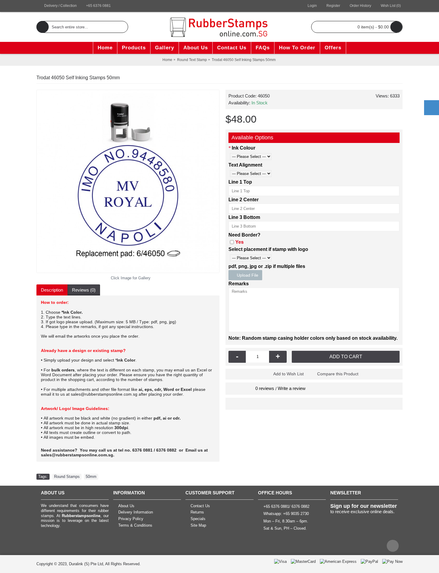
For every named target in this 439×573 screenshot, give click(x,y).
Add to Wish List (288, 373)
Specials (198, 518)
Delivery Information (135, 512)
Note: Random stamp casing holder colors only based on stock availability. (312, 338)
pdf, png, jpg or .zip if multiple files (266, 266)
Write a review (292, 388)
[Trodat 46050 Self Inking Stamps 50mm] (128, 181)
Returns (197, 512)
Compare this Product (337, 373)
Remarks (238, 283)
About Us (126, 506)
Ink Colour (243, 147)
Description (52, 289)
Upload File (247, 275)
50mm (91, 476)
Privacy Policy (130, 518)
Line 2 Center (243, 199)
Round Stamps (67, 476)
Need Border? (244, 234)
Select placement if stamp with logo (268, 249)
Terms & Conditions (135, 525)
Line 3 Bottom (244, 217)
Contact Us (200, 506)
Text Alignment (245, 164)
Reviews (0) (84, 289)
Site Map (198, 525)
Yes (239, 242)
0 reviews (264, 388)
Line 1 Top (240, 182)
